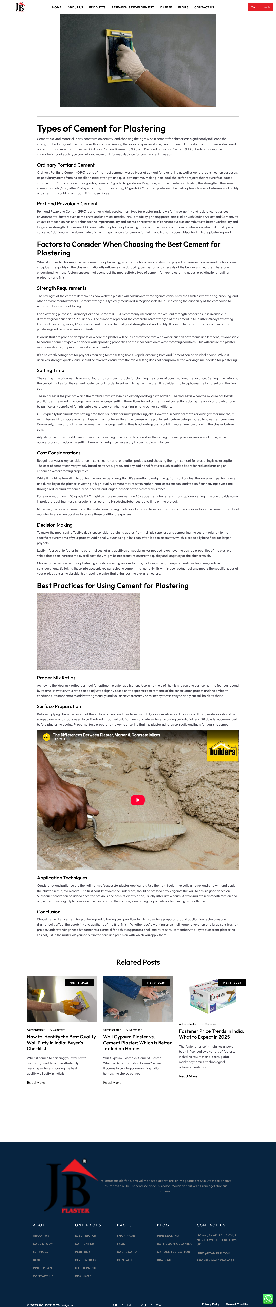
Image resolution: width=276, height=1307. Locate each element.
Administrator (36, 1029)
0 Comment (57, 1029)
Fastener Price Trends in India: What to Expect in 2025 (211, 1034)
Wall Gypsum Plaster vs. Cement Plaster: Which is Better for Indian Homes (137, 1042)
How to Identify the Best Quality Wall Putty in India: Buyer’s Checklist (61, 1042)
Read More (36, 1082)
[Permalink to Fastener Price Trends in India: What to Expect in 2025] (214, 996)
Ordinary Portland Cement (56, 172)
